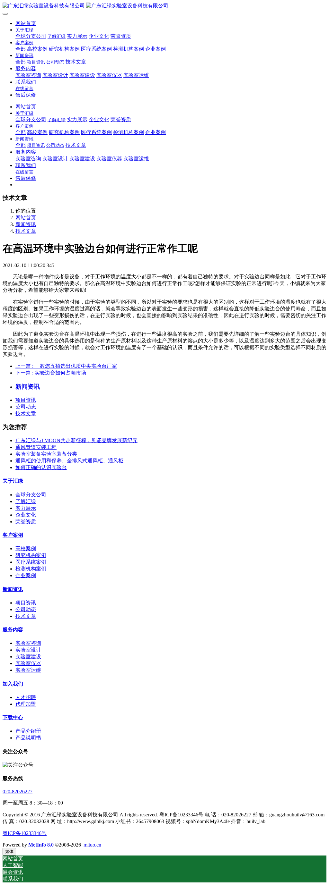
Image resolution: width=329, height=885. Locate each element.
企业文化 (25, 515)
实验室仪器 (28, 663)
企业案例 (25, 575)
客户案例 (13, 535)
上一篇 (66, 366)
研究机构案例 (30, 555)
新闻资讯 (25, 224)
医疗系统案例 (30, 562)
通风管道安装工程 (36, 447)
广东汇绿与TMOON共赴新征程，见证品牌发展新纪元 (76, 440)
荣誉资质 (25, 521)
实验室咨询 (28, 643)
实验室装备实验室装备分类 (46, 454)
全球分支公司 (30, 494)
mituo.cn (92, 844)
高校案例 (25, 548)
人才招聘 (25, 697)
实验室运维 (28, 670)
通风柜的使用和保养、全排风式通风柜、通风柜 (69, 460)
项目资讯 (25, 400)
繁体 (9, 851)
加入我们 (13, 684)
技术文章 (25, 231)
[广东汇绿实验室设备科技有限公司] (164, 6)
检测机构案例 (30, 568)
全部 (20, 49)
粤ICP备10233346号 (25, 833)
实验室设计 (28, 650)
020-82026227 (17, 791)
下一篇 (50, 372)
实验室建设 (28, 656)
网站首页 (25, 23)
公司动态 (25, 406)
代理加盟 (25, 704)
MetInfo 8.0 (41, 844)
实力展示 (25, 508)
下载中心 (13, 717)
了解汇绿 (25, 501)
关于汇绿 (13, 481)
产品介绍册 (28, 731)
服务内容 (13, 629)
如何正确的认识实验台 (41, 467)
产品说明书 (28, 737)
